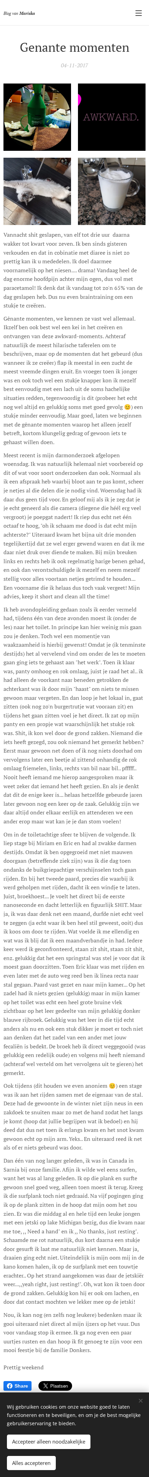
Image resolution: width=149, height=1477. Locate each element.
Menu (139, 13)
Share (21, 1386)
